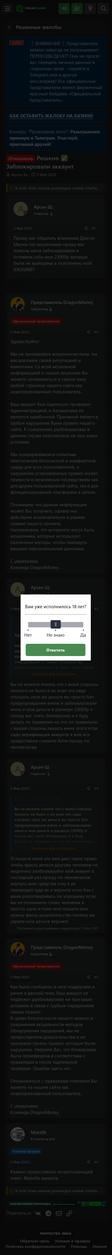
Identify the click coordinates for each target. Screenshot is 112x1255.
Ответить (55, 650)
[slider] (55, 624)
